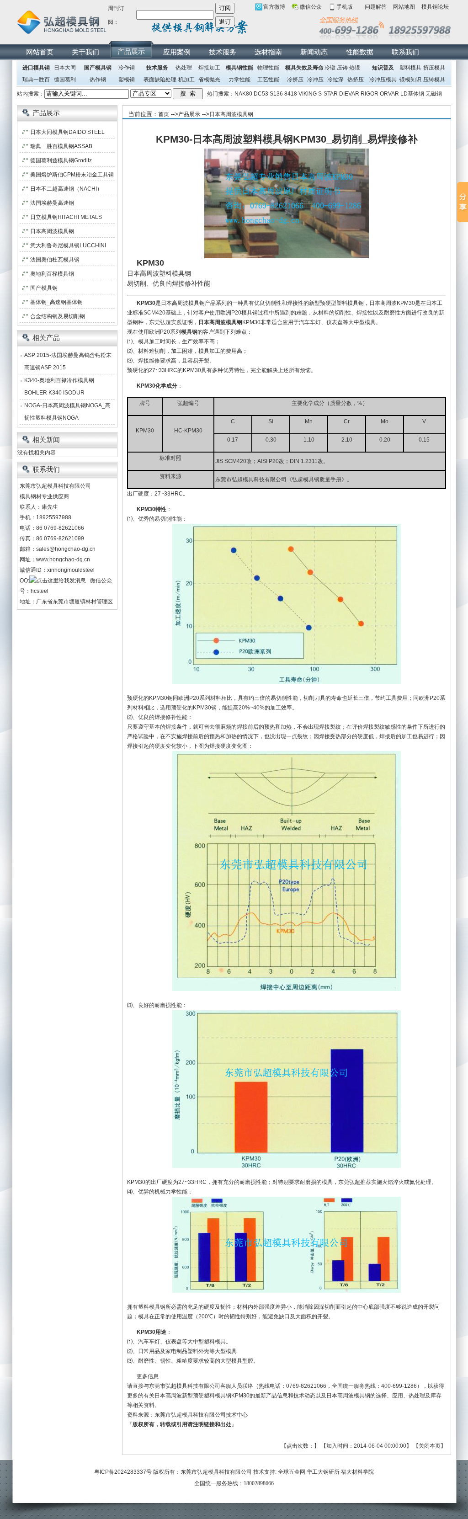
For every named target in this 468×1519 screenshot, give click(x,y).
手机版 (344, 7)
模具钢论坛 (435, 7)
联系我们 (405, 52)
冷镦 (329, 67)
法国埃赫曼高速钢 (52, 203)
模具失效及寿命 (304, 67)
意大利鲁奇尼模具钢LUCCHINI (68, 245)
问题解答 (376, 7)
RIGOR (369, 94)
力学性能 (239, 79)
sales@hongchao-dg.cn (66, 549)
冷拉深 (335, 79)
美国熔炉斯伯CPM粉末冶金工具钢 (72, 174)
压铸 (342, 67)
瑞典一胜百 (36, 79)
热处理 (184, 67)
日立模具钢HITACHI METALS (66, 217)
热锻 (354, 67)
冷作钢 (126, 67)
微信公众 (311, 7)
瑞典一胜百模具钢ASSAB (61, 146)
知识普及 (383, 67)
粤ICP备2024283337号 (123, 1472)
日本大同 (65, 67)
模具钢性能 (239, 67)
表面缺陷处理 (160, 79)
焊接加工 (209, 67)
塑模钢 (126, 79)
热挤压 (355, 79)
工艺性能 (268, 79)
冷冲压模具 (383, 79)
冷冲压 (315, 79)
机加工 (186, 79)
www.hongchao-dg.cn (63, 559)
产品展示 (131, 51)
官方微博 (274, 7)
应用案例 (177, 52)
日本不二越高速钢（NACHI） (66, 189)
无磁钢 (433, 94)
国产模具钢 (98, 67)
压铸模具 (434, 79)
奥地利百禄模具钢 (52, 274)
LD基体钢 (412, 94)
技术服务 (222, 52)
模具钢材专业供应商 (44, 496)
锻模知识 (410, 79)
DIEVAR (349, 94)
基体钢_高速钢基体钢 (56, 302)
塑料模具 (410, 67)
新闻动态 (314, 52)
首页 (163, 114)
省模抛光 (209, 79)
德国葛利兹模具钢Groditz (61, 160)
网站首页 (39, 52)
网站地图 (404, 7)
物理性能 (268, 67)
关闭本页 (430, 1446)
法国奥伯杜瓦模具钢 (55, 259)
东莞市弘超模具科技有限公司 (216, 1472)
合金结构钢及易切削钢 (57, 316)
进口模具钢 (36, 67)
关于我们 (85, 52)
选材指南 (268, 52)
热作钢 (98, 79)
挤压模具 (434, 67)
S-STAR (328, 94)
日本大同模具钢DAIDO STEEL (67, 132)
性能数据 (359, 52)
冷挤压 (295, 79)
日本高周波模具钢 (231, 114)
